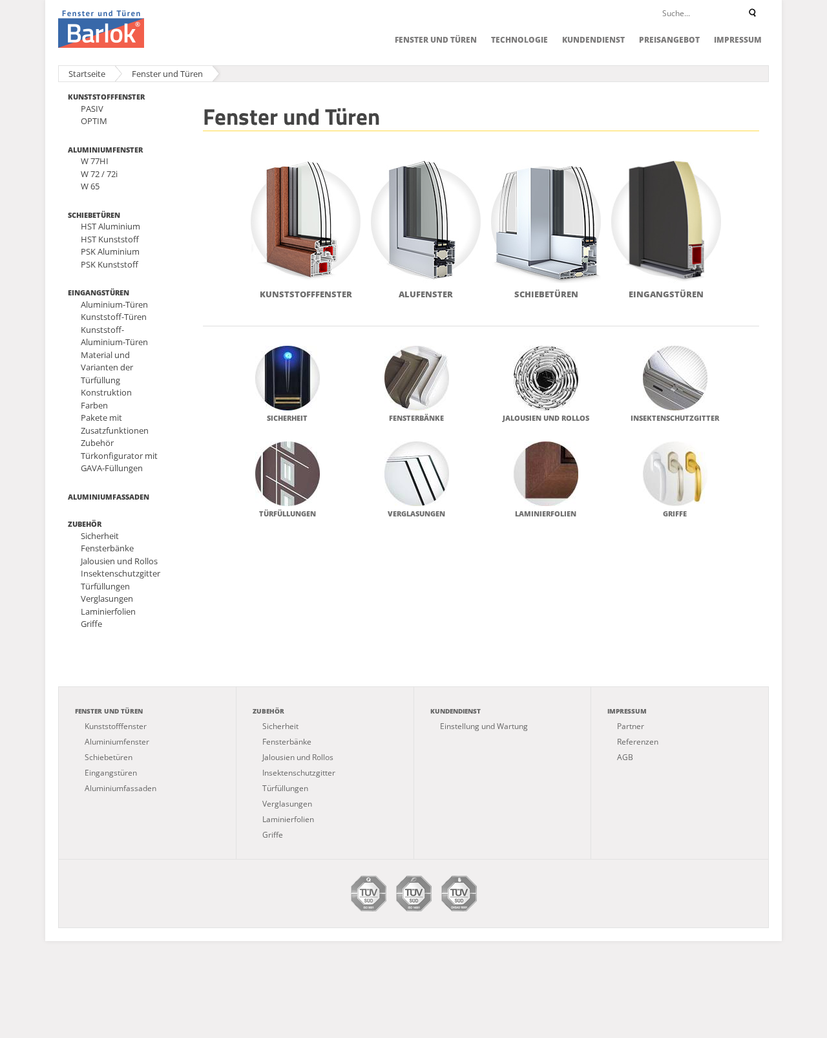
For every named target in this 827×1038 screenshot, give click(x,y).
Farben (94, 405)
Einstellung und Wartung (484, 726)
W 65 (90, 186)
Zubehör (97, 443)
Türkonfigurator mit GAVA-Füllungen (119, 462)
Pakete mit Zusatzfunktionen (115, 424)
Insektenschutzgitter (120, 573)
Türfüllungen (105, 586)
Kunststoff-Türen (114, 317)
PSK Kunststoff (109, 264)
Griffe (91, 624)
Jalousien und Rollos (119, 561)
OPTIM (94, 121)
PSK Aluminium (110, 251)
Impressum (738, 39)
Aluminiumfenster (105, 149)
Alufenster (426, 294)
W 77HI (95, 161)
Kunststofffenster (106, 96)
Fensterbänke (107, 548)
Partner (630, 726)
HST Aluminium (110, 226)
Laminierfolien (108, 611)
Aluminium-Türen (114, 304)
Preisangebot (669, 39)
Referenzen (637, 741)
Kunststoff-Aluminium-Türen (114, 336)
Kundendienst (593, 39)
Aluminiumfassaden (108, 497)
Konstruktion (106, 392)
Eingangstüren (98, 292)
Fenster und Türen (436, 39)
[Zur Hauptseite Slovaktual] (101, 29)
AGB (625, 757)
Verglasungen (107, 598)
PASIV (92, 108)
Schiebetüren (94, 215)
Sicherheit (100, 536)
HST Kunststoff (110, 239)
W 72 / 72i (99, 174)
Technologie (519, 39)
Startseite (86, 73)
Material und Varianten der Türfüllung (107, 367)
